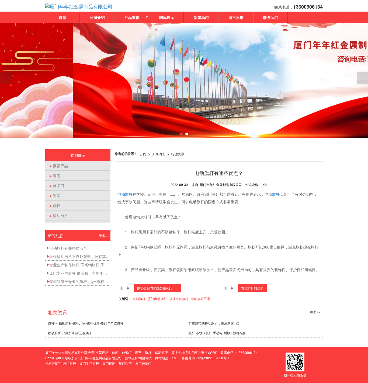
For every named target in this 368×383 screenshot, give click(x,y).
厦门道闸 (108, 363)
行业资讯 (177, 153)
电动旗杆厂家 (200, 298)
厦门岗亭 (125, 363)
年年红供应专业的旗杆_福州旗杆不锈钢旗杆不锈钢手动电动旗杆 (78, 281)
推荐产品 (58, 165)
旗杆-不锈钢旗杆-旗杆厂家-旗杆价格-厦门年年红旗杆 (85, 323)
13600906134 (247, 352)
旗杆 (54, 205)
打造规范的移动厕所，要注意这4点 (214, 323)
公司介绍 (97, 17)
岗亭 (54, 195)
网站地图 (161, 358)
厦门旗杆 (69, 363)
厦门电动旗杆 (157, 298)
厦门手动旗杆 (89, 363)
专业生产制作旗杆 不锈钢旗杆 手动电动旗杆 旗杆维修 (78, 264)
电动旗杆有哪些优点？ (67, 248)
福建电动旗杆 (179, 298)
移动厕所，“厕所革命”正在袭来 (70, 332)
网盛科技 (145, 358)
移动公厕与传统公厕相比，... (157, 288)
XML (175, 358)
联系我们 (270, 17)
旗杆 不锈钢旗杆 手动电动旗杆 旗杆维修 (217, 332)
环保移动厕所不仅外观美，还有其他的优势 (78, 256)
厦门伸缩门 (143, 363)
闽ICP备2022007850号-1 (210, 358)
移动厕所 (58, 215)
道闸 (54, 175)
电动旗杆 (139, 298)
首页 (62, 17)
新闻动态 (201, 17)
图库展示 (166, 17)
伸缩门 (56, 185)
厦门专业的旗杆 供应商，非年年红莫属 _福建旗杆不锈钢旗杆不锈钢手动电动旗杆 (78, 273)
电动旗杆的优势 (252, 288)
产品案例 (132, 17)
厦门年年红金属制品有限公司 (100, 358)
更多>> (104, 235)
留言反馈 (236, 17)
